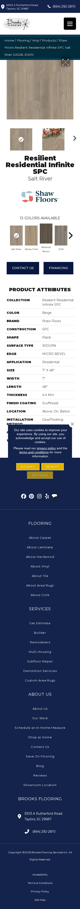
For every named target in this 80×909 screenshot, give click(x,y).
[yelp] (47, 497)
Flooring (23, 40)
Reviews (40, 775)
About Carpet (40, 537)
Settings (40, 475)
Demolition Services (40, 671)
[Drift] (61, 235)
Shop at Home (40, 737)
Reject (52, 466)
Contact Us (23, 268)
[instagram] (39, 497)
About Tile (40, 576)
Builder (40, 632)
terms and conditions (34, 452)
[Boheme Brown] (46, 233)
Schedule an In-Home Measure (40, 727)
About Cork (40, 595)
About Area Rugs (40, 585)
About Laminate (40, 547)
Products (49, 40)
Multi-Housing (40, 652)
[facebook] (24, 497)
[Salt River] (16, 235)
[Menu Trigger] (70, 24)
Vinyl (35, 40)
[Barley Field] (31, 235)
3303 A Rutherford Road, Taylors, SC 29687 (22, 6)
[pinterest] (31, 497)
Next (73, 137)
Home (9, 40)
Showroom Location (40, 785)
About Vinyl (40, 566)
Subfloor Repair (40, 661)
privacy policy (46, 448)
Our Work (40, 718)
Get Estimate (40, 623)
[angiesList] (55, 497)
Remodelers (40, 642)
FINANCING (58, 268)
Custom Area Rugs (40, 680)
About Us (40, 708)
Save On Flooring (40, 756)
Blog (40, 766)
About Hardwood (40, 556)
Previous (6, 137)
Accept (28, 466)
